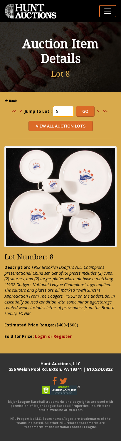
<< (13, 111)
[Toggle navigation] (107, 11)
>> (105, 111)
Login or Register (53, 336)
